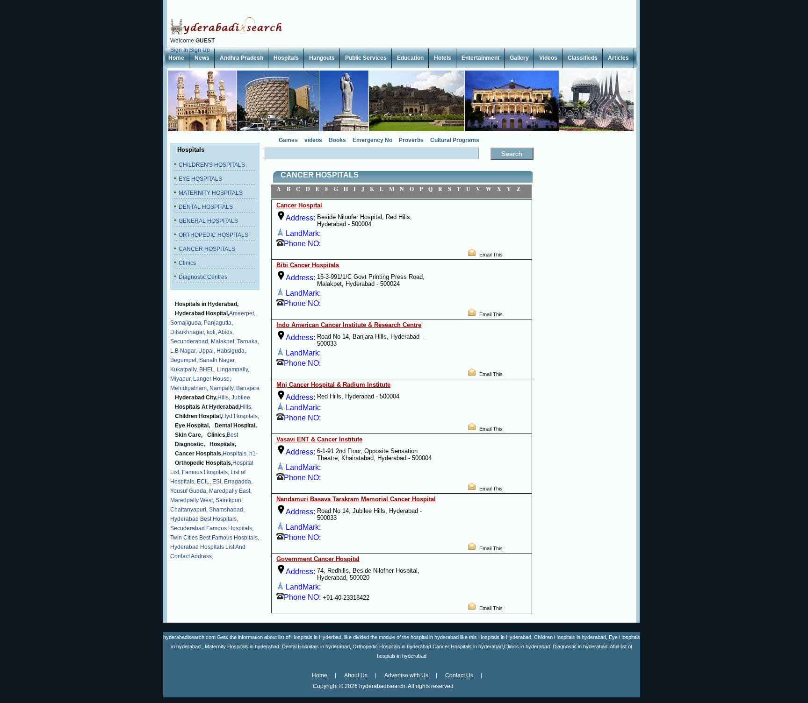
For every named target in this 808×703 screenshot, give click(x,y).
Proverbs (411, 140)
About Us (356, 675)
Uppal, (206, 351)
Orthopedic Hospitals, (203, 463)
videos (313, 140)
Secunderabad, (189, 341)
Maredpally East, (230, 491)
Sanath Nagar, (217, 360)
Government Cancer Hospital (318, 558)
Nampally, (222, 388)
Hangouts (322, 58)
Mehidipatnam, (189, 388)
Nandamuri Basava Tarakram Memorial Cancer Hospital (356, 499)
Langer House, (212, 379)
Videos (548, 58)
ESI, (217, 481)
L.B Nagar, (183, 351)
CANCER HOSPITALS (207, 249)
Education (410, 58)
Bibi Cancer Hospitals (307, 265)
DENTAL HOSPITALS (206, 207)
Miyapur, (181, 379)
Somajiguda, (186, 323)
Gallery (519, 58)
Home (176, 58)
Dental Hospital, (236, 425)
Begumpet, (184, 360)
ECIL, (204, 481)
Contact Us (459, 675)
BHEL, (207, 369)
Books (337, 140)
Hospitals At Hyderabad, (207, 407)
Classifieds (583, 58)
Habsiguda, (231, 351)
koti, (212, 332)
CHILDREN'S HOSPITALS (212, 165)
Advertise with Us (406, 675)
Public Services (366, 58)
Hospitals (286, 58)
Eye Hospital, (192, 425)
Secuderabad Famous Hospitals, (211, 528)
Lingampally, (233, 369)
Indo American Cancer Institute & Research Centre (348, 324)
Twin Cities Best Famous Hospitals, (214, 537)
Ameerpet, (242, 313)
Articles (618, 58)
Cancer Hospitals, (199, 453)
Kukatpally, (184, 369)
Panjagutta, (218, 323)
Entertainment (480, 58)
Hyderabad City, (196, 397)
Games (288, 140)
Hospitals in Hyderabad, (206, 304)
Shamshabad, (227, 509)
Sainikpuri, (229, 500)
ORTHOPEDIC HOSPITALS (213, 235)
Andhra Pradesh (241, 58)
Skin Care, (188, 435)
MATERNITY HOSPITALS (211, 193)
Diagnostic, (190, 444)
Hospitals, (222, 444)
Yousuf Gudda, (189, 491)
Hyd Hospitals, (240, 416)
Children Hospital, (198, 416)
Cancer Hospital (299, 205)
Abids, (226, 332)
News (202, 58)
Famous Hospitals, (205, 472)
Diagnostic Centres (203, 277)
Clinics (187, 263)
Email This (491, 254)
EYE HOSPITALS (200, 179)
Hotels (442, 58)
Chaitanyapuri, (189, 509)
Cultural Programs (454, 140)
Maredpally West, (192, 500)
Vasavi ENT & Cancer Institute (319, 439)
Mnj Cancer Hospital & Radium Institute (333, 384)
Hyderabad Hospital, (202, 313)
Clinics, (217, 435)
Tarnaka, (248, 341)
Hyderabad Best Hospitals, (204, 519)
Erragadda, (238, 481)
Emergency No (372, 140)
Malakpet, (223, 341)
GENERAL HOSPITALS (208, 221)
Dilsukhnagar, (187, 332)
